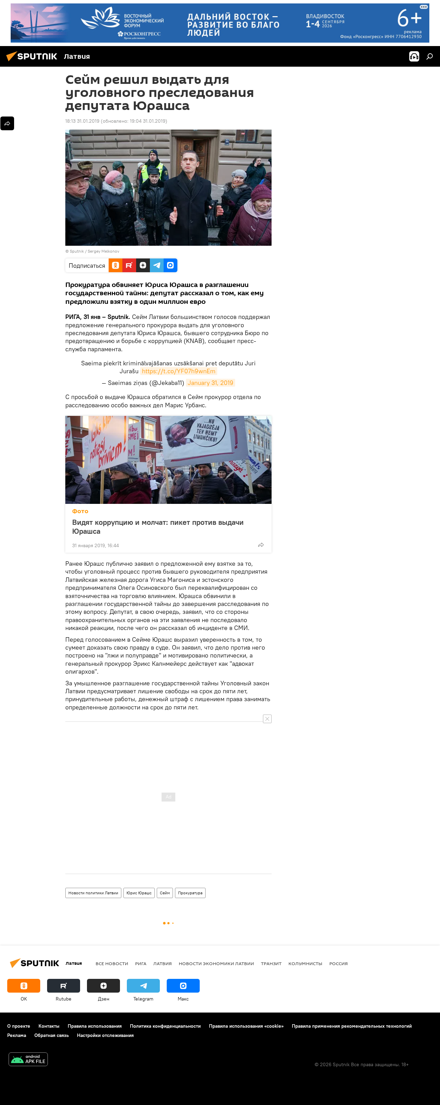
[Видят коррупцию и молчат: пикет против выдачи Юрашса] (168, 460)
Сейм (165, 892)
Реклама (16, 1035)
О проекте (18, 1026)
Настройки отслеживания (105, 1035)
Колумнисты (305, 963)
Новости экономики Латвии (216, 963)
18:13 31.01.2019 (82, 121)
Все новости (112, 963)
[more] (261, 545)
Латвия (162, 963)
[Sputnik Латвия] (33, 62)
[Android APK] (28, 1060)
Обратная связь (51, 1035)
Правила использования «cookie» (246, 1026)
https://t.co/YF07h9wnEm (179, 371)
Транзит (271, 963)
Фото (80, 511)
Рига (140, 963)
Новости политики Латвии (93, 892)
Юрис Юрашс (139, 892)
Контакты (48, 1026)
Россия (338, 963)
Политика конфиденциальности (165, 1026)
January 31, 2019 (210, 383)
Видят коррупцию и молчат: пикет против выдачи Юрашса (158, 526)
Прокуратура (190, 892)
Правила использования (95, 1026)
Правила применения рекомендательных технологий (352, 1026)
